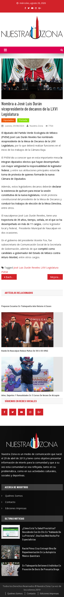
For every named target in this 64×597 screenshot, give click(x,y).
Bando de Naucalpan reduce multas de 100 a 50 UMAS (24, 350)
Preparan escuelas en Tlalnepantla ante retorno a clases (26, 306)
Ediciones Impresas (15, 508)
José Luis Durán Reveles (26, 267)
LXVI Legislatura (49, 267)
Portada (23, 120)
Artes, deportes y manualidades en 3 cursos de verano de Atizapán (30, 395)
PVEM (4, 272)
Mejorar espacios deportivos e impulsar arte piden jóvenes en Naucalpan (56, 277)
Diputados (8, 120)
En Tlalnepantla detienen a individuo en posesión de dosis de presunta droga (41, 567)
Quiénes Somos (14, 495)
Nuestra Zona (36, 126)
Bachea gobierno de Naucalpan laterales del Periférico (11, 277)
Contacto (10, 502)
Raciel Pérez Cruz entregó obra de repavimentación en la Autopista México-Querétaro (39, 552)
